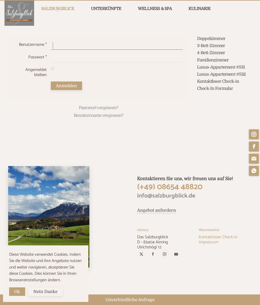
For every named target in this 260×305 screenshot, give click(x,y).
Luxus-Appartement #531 (221, 67)
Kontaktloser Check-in (218, 81)
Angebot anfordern (156, 210)
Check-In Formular (215, 88)
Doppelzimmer (211, 38)
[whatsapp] (254, 171)
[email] (254, 158)
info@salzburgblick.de (166, 196)
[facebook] (254, 146)
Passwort (37, 57)
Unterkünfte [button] (106, 8)
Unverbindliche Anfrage (130, 299)
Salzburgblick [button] (57, 8)
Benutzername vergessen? (99, 115)
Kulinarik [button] (199, 8)
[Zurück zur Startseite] (19, 13)
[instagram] (254, 134)
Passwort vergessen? (98, 107)
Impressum (208, 242)
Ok (17, 291)
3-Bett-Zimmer (211, 45)
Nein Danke (45, 291)
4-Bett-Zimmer (211, 52)
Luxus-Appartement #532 (221, 74)
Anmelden (66, 85)
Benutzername (33, 44)
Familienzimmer (213, 60)
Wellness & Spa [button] (155, 8)
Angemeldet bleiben (36, 72)
